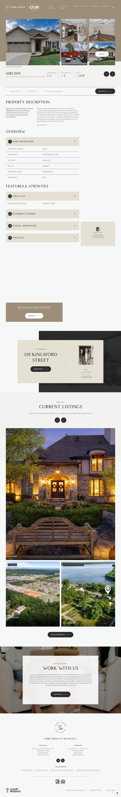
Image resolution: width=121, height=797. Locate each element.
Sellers (85, 6)
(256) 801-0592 (43, 753)
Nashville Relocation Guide (61, 770)
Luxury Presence (79, 790)
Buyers (76, 6)
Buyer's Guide (26, 770)
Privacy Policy (110, 790)
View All (102, 54)
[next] (63, 420)
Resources (95, 6)
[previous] (57, 420)
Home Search (51, 7)
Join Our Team (63, 7)
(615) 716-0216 (78, 753)
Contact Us (106, 7)
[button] (105, 91)
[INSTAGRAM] (63, 760)
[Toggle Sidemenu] (113, 7)
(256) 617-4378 (98, 235)
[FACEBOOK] (58, 760)
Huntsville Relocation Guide (88, 770)
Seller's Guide (41, 770)
